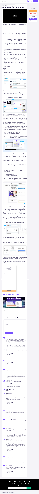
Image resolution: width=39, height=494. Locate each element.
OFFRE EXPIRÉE (9, 290)
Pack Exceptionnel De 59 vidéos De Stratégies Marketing (14, 309)
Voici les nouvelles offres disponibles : (11, 294)
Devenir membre (33, 10)
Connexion (35, 1)
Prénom (6, 320)
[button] (33, 17)
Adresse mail (6, 324)
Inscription (30, 1)
